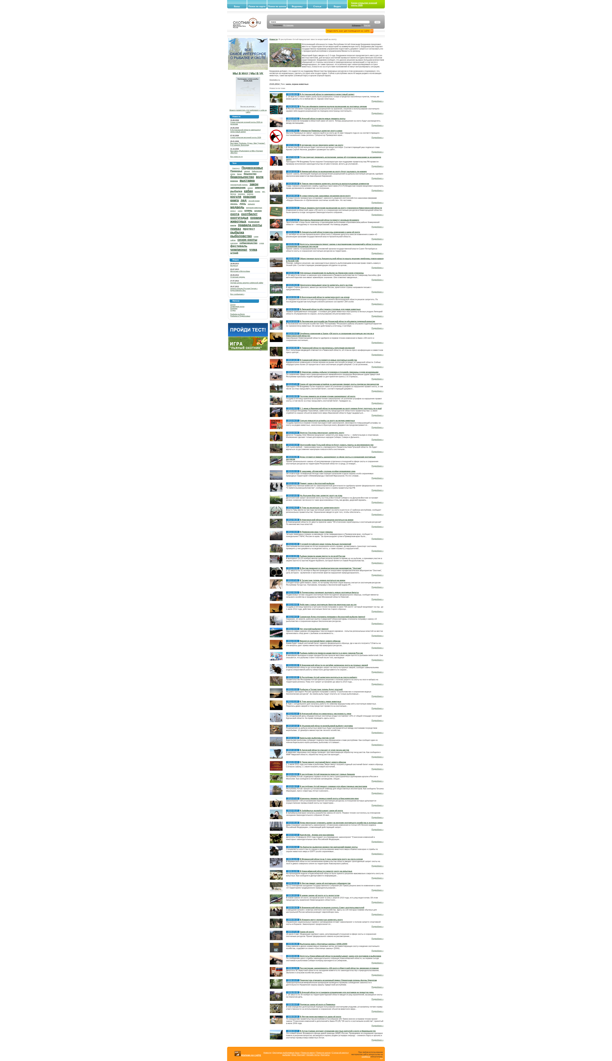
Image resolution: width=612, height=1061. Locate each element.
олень (248, 210)
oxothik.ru (366, 1057)
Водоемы (297, 6)
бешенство (250, 173)
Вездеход (234, 265)
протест (249, 228)
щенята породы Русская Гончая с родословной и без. (244, 289)
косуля (235, 196)
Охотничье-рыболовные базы (286, 1053)
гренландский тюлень (239, 185)
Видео (337, 6)
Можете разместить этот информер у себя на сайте (248, 111)
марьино (251, 204)
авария (247, 171)
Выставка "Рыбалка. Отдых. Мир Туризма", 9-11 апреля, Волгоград (247, 144)
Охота (232, 305)
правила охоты (250, 225)
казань (257, 191)
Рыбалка (233, 308)
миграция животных (254, 208)
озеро (240, 211)
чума (253, 249)
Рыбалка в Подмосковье (240, 316)
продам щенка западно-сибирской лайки (246, 283)
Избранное (356, 25)
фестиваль (238, 246)
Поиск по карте (257, 6)
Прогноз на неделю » (248, 106)
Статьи (317, 6)
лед (244, 200)
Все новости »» (236, 157)
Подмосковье (252, 167)
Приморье (236, 171)
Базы (237, 6)
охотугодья (239, 217)
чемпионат (238, 249)
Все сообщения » (237, 294)
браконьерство (242, 177)
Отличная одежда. (237, 277)
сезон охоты (247, 239)
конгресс (241, 194)
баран (239, 174)
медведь (237, 207)
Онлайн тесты (313, 1055)
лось (243, 203)
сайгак (233, 240)
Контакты (325, 1055)
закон (254, 184)
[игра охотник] (248, 350)
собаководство (248, 243)
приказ (235, 228)
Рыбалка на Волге (237, 314)
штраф (234, 252)
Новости (273, 39)
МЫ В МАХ (240, 73)
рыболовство (241, 236)
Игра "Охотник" (298, 1055)
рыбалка (237, 232)
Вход (381, 1058)
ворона (234, 181)
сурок (261, 243)
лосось (234, 204)
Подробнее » (377, 101)
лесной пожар (254, 201)
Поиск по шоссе (277, 6)
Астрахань (288, 25)
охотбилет (249, 214)
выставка (247, 180)
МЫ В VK (256, 73)
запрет (250, 188)
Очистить (367, 25)
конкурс (250, 194)
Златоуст (236, 168)
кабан (248, 191)
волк (259, 177)
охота (234, 214)
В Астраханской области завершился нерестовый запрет (245, 131)
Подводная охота (237, 306)
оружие (258, 211)
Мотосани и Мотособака (240, 271)
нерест (233, 211)
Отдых (233, 310)
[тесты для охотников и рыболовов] (248, 336)
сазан (256, 236)
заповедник (238, 187)
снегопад (234, 243)
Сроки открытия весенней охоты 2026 (245, 137)
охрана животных (245, 219)
